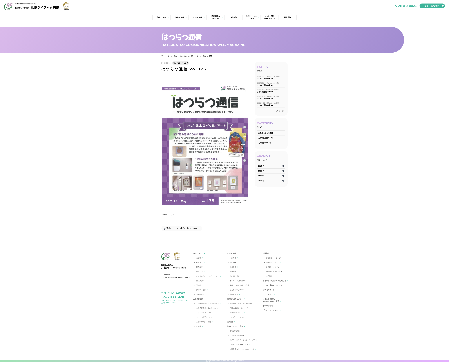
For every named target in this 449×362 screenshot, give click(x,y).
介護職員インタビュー (274, 272)
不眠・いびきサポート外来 (239, 285)
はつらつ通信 (172, 56)
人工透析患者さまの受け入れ (206, 308)
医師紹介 (199, 285)
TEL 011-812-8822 (173, 293)
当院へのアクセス (432, 6)
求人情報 (269, 276)
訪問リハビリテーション (239, 345)
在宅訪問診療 (235, 331)
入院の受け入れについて (239, 308)
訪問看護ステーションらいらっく (242, 349)
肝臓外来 (233, 272)
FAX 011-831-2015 (173, 296)
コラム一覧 (279, 111)
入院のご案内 (180, 17)
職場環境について (272, 262)
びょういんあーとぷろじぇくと (207, 276)
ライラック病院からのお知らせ (274, 281)
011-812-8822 (407, 6)
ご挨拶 (198, 258)
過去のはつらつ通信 (187, 56)
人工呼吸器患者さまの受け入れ (207, 303)
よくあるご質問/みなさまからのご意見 (271, 300)
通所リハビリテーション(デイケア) (242, 340)
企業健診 (233, 17)
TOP (163, 56)
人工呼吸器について (265, 138)
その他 (198, 326)
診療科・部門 (201, 290)
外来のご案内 (198, 17)
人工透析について (264, 143)
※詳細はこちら (167, 214)
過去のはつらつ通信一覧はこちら (181, 228)
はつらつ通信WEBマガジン (269, 17)
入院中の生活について (204, 317)
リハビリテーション (237, 317)
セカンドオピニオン (237, 290)
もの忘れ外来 (235, 276)
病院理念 (199, 262)
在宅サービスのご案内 (251, 17)
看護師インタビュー (273, 267)
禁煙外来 (233, 267)
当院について (162, 17)
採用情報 (287, 17)
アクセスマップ (268, 290)
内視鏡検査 (234, 294)
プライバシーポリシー (271, 310)
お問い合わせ (268, 306)
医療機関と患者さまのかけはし (241, 303)
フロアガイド (268, 294)
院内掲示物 (200, 294)
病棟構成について (236, 313)
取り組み (199, 272)
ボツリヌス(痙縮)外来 (238, 281)
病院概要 (199, 267)
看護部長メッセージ (273, 258)
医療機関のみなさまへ (216, 17)
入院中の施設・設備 (203, 322)
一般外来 (233, 258)
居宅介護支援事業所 (237, 335)
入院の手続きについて (204, 313)
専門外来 (233, 262)
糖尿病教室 (200, 281)
